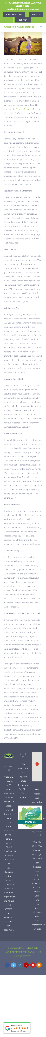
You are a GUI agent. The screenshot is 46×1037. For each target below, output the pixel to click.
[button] (37, 764)
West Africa (23, 795)
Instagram (23, 785)
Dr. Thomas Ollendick (22, 109)
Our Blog (23, 789)
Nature (23, 781)
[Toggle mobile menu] (41, 27)
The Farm (23, 776)
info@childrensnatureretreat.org (23, 9)
